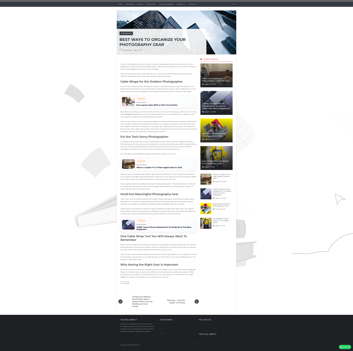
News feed (129, 4)
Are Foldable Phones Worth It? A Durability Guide (221, 220)
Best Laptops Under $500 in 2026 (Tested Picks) (157, 105)
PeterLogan (128, 50)
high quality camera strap (173, 199)
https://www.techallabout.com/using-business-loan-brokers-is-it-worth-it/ (151, 154)
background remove (132, 114)
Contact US (192, 4)
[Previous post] (120, 301)
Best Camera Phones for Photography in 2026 (222, 205)
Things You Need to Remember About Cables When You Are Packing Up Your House (142, 301)
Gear (156, 264)
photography (147, 66)
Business (163, 329)
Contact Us (229, 344)
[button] (233, 4)
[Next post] (196, 301)
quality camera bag (150, 91)
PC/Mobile (163, 333)
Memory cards (125, 245)
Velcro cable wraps (137, 129)
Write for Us (181, 4)
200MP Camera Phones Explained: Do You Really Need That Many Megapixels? (164, 228)
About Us (140, 4)
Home (121, 4)
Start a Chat (346, 347)
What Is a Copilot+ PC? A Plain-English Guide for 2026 (159, 167)
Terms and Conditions (166, 4)
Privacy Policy (151, 4)
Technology (126, 33)
